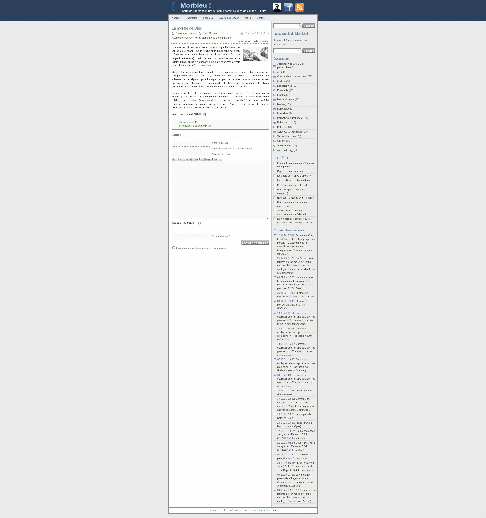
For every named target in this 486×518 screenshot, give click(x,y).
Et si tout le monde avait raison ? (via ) (292, 305)
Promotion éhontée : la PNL (292, 185)
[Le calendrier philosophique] (277, 11)
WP (232, 510)
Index (248, 18)
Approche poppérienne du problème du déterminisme (202, 37)
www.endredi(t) (285, 150)
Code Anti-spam (220, 236)
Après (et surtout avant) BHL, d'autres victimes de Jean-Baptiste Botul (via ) (295, 466)
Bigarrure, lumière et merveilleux (295, 171)
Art (278, 72)
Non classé (283, 108)
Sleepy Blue (264, 510)
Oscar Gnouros (210, 33)
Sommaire (191, 18)
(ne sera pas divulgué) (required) (232, 148)
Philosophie (181, 33)
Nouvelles (282, 113)
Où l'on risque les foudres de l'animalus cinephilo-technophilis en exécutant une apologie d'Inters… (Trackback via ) (296, 265)
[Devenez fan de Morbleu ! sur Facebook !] (288, 11)
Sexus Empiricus (286, 136)
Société (193, 33)
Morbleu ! (195, 5)
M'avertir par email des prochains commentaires (201, 248)
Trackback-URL (190, 122)
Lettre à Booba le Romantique (293, 180)
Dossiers (208, 18)
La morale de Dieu (187, 28)
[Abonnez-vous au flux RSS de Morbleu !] (299, 11)
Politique (282, 127)
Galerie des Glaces (229, 18)
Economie (282, 90)
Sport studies (284, 145)
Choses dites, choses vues (292, 76)
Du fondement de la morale (251, 41)
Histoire (281, 95)
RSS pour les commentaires (196, 126)
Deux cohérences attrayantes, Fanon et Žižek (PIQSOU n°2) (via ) (296, 434)
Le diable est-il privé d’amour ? (294, 175)
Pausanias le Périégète (290, 117)
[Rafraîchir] (200, 223)
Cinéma (281, 81)
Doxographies (284, 85)
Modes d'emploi (285, 99)
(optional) (221, 154)
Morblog (281, 104)
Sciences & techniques (290, 131)
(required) (220, 143)
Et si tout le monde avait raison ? (295, 197)
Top (274, 510)
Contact (261, 18)
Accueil (176, 18)
